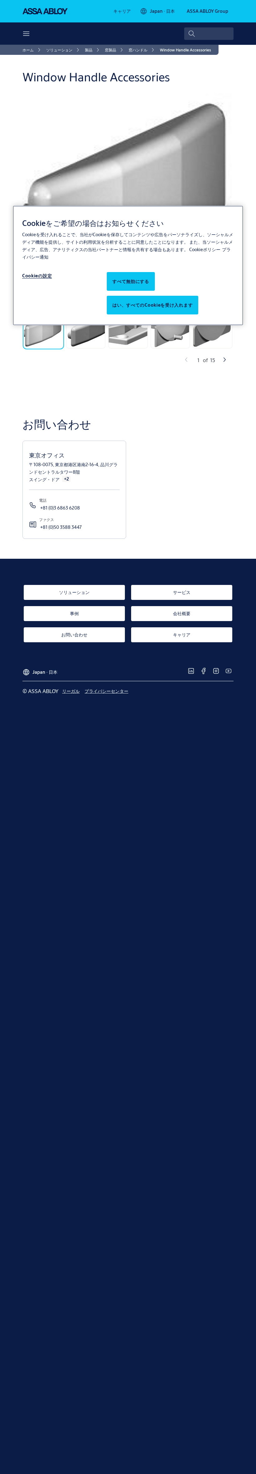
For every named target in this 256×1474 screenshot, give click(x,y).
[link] (122, 11)
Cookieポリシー (204, 249)
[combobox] (209, 33)
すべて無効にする (130, 281)
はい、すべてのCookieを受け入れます (152, 305)
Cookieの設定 (37, 276)
